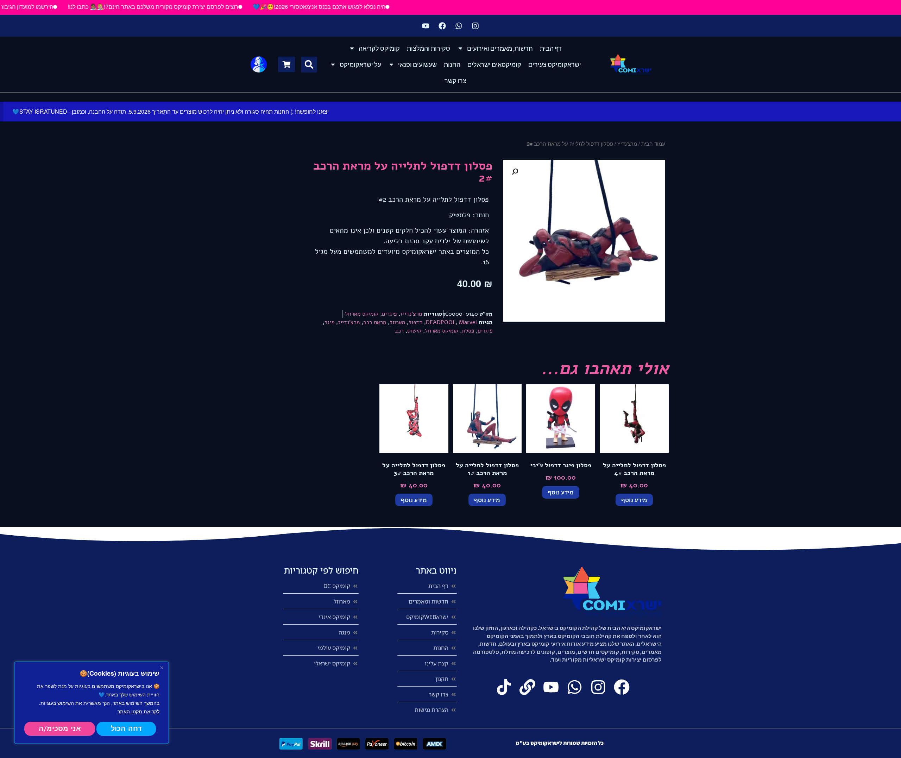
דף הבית (551, 48)
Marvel (468, 322)
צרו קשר (455, 80)
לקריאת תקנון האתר (138, 711)
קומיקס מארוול (361, 314)
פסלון (468, 331)
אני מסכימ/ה (60, 729)
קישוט (414, 331)
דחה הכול (126, 729)
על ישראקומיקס (360, 64)
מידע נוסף (634, 500)
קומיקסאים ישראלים (494, 64)
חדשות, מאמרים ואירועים (500, 48)
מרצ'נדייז (627, 143)
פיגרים (389, 314)
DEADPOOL (440, 322)
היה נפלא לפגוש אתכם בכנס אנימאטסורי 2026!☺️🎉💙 (337, 6)
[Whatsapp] (459, 25)
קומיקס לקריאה (379, 48)
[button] (309, 64)
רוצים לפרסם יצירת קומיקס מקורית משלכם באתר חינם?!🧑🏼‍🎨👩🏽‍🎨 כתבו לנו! (171, 6)
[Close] (161, 667)
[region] (91, 703)
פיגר (329, 322)
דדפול (415, 322)
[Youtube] (425, 25)
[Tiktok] (504, 687)
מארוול (397, 322)
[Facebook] (442, 25)
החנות (452, 64)
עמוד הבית (653, 143)
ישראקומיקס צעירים (554, 64)
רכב (399, 331)
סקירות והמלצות (428, 48)
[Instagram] (475, 25)
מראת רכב (374, 322)
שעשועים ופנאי (417, 64)
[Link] (527, 687)
